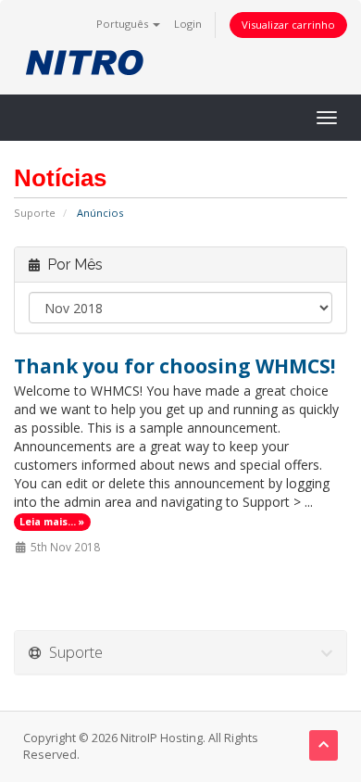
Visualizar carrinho (288, 25)
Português (123, 24)
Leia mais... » (51, 521)
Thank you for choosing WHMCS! (174, 366)
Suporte (35, 213)
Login (188, 24)
